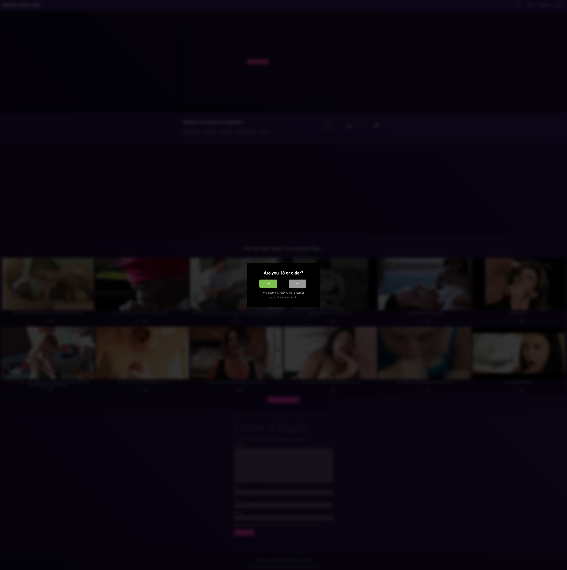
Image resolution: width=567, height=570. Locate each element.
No (297, 283)
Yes (268, 283)
